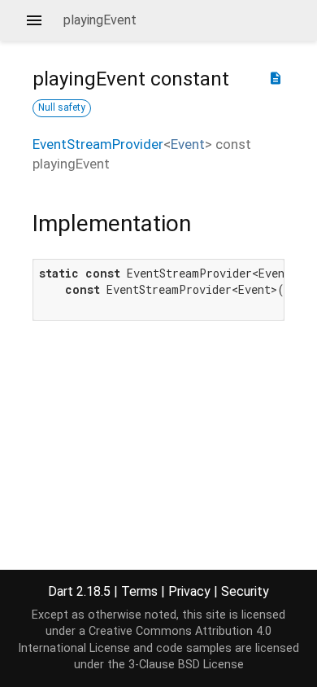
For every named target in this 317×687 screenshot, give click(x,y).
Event (188, 144)
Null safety (61, 107)
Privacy (189, 591)
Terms (139, 591)
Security (245, 591)
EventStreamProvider (98, 144)
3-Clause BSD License (186, 665)
